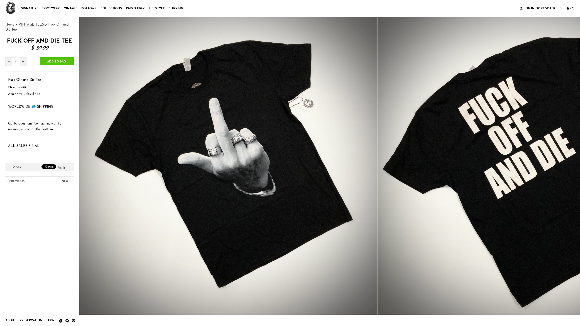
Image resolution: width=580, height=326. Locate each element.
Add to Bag (56, 61)
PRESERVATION (31, 320)
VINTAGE (70, 8)
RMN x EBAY (135, 8)
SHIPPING (176, 8)
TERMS (51, 320)
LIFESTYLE (157, 8)
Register (548, 8)
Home (9, 24)
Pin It (61, 168)
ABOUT (10, 320)
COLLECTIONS (111, 8)
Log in (529, 8)
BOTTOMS (88, 8)
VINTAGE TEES (31, 24)
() (572, 8)
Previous (16, 181)
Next (66, 181)
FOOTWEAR (51, 8)
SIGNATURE (29, 8)
